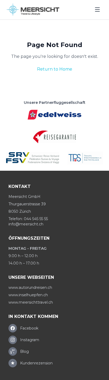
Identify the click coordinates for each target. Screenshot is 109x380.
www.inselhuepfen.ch (28, 295)
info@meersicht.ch (25, 224)
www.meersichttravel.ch (30, 302)
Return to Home (54, 69)
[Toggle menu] (97, 9)
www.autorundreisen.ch (30, 287)
